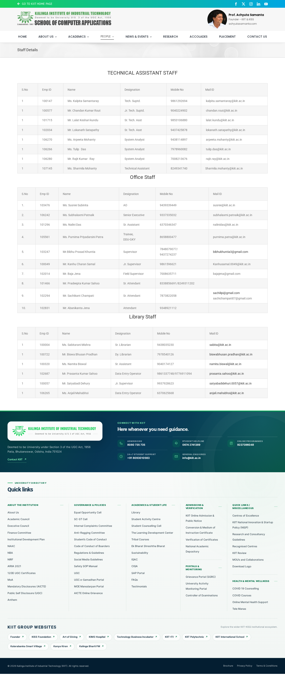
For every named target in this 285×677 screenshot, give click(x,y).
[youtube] (266, 4)
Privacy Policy (244, 665)
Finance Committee (19, 532)
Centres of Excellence (245, 515)
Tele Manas (239, 608)
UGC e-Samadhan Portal (89, 579)
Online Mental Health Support (250, 602)
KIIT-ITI (169, 636)
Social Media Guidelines (88, 559)
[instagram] (251, 4)
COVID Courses (241, 595)
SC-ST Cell (80, 519)
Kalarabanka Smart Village (26, 646)
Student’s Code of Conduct (90, 539)
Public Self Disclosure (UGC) (25, 593)
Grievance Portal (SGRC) (201, 576)
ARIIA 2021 (14, 566)
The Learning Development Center (152, 532)
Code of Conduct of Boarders (92, 546)
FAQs (134, 579)
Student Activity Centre (145, 519)
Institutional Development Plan (26, 539)
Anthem (12, 599)
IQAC (134, 559)
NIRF (10, 559)
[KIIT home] (55, 431)
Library (135, 512)
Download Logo (241, 566)
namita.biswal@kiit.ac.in (225, 364)
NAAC (11, 546)
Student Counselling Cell (146, 525)
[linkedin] (258, 4)
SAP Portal (138, 573)
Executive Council (18, 525)
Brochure (228, 665)
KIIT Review (239, 553)
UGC (77, 573)
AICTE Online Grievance (88, 593)
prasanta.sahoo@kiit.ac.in (226, 373)
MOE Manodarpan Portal (89, 586)
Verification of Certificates (202, 539)
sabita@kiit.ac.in (220, 344)
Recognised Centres (244, 546)
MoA (10, 579)
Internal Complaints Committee (93, 525)
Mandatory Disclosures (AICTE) (27, 586)
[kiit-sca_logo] (64, 10)
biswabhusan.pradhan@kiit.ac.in (230, 354)
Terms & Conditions (266, 665)
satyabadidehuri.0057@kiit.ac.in (230, 383)
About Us (13, 512)
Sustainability (139, 552)
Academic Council (18, 519)
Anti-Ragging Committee (89, 532)
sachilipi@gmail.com (226, 293)
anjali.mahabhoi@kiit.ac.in (226, 393)
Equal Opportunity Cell (87, 512)
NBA (10, 552)
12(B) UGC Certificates (22, 573)
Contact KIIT (17, 459)
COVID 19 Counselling (245, 588)
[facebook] (236, 4)
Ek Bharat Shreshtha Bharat (148, 546)
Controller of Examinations (202, 595)
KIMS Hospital (97, 636)
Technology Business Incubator (135, 636)
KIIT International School (230, 636)
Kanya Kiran (60, 646)
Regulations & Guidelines (89, 552)
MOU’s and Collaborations (248, 559)
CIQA (134, 566)
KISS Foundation (41, 636)
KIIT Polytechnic (194, 636)
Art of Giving (70, 636)
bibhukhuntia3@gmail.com (230, 251)
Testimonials (139, 586)
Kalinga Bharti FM (89, 646)
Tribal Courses (140, 539)
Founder (15, 636)
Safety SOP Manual (85, 566)
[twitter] (243, 4)
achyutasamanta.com (243, 23)
